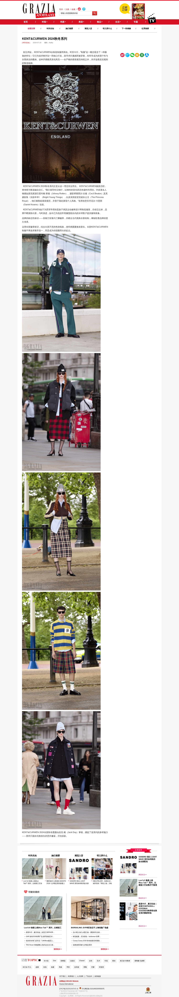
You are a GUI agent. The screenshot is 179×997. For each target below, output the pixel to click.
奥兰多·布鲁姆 (125, 961)
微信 (132, 55)
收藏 (73, 9)
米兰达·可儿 (27, 967)
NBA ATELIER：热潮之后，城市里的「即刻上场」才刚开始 (102, 882)
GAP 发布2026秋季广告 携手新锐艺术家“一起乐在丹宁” (40, 936)
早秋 (68, 967)
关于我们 (62, 976)
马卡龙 (46, 961)
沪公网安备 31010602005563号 (92, 989)
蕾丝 (113, 961)
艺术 (98, 961)
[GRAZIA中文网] (39, 10)
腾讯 (127, 55)
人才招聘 (80, 976)
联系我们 (71, 976)
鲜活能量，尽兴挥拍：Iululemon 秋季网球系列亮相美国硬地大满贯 (87, 936)
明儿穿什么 (107, 28)
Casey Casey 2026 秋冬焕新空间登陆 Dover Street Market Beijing (87, 941)
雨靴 (85, 967)
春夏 (52, 967)
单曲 (60, 967)
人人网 (147, 55)
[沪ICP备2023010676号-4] (68, 989)
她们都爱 (69, 28)
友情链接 (97, 976)
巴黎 (92, 967)
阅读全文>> (143, 875)
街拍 (45, 967)
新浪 (122, 55)
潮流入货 (88, 28)
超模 (37, 967)
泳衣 (90, 961)
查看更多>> (58, 949)
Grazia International (66, 984)
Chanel (82, 961)
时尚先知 (50, 28)
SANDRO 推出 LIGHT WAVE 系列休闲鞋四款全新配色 (79, 882)
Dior (54, 961)
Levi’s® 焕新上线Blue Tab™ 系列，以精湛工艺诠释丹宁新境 (32, 882)
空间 (137, 55)
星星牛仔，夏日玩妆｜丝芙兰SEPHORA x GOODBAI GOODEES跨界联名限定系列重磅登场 (40, 932)
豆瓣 (142, 55)
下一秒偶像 (126, 28)
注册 (67, 9)
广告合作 (89, 976)
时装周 (101, 967)
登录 (61, 9)
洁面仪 (72, 961)
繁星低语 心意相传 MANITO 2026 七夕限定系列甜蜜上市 (56, 882)
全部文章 (31, 28)
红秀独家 (145, 28)
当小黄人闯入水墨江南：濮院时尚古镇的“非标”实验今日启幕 (87, 932)
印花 (106, 961)
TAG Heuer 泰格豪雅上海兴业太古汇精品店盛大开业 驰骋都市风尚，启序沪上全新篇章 (40, 945)
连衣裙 (76, 967)
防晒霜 (63, 961)
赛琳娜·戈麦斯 (140, 961)
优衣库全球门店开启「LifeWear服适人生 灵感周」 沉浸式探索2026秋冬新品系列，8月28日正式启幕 (40, 941)
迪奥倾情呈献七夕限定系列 (82, 945)
